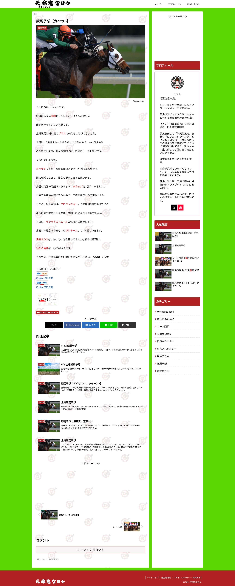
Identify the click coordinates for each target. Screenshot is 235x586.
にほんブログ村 (44, 278)
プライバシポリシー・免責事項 (187, 577)
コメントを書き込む (91, 550)
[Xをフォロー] (174, 207)
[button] (127, 325)
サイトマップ (152, 577)
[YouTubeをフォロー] (180, 207)
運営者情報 (166, 577)
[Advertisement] (90, 485)
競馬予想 (42, 312)
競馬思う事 (54, 312)
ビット (177, 94)
